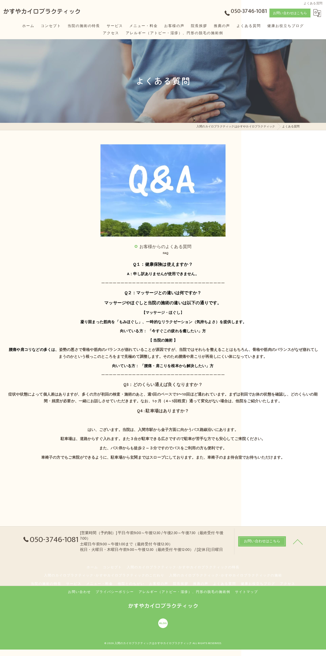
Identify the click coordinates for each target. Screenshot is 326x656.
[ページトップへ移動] (298, 541)
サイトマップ (246, 592)
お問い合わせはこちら (290, 13)
